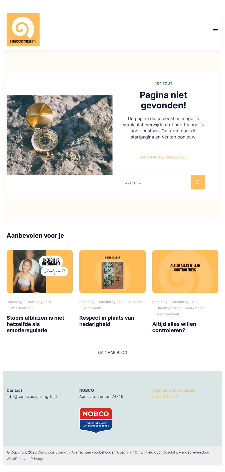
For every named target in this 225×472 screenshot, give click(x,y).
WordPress (15, 459)
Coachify (170, 452)
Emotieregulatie (39, 302)
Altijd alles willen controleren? (174, 327)
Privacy (37, 459)
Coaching (14, 302)
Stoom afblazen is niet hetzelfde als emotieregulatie (35, 324)
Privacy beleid (165, 396)
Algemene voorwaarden (174, 390)
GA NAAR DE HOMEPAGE (163, 157)
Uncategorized (169, 308)
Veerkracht (93, 308)
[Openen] (215, 30)
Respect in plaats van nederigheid (106, 321)
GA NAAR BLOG (112, 352)
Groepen (136, 302)
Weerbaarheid (22, 308)
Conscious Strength (54, 452)
